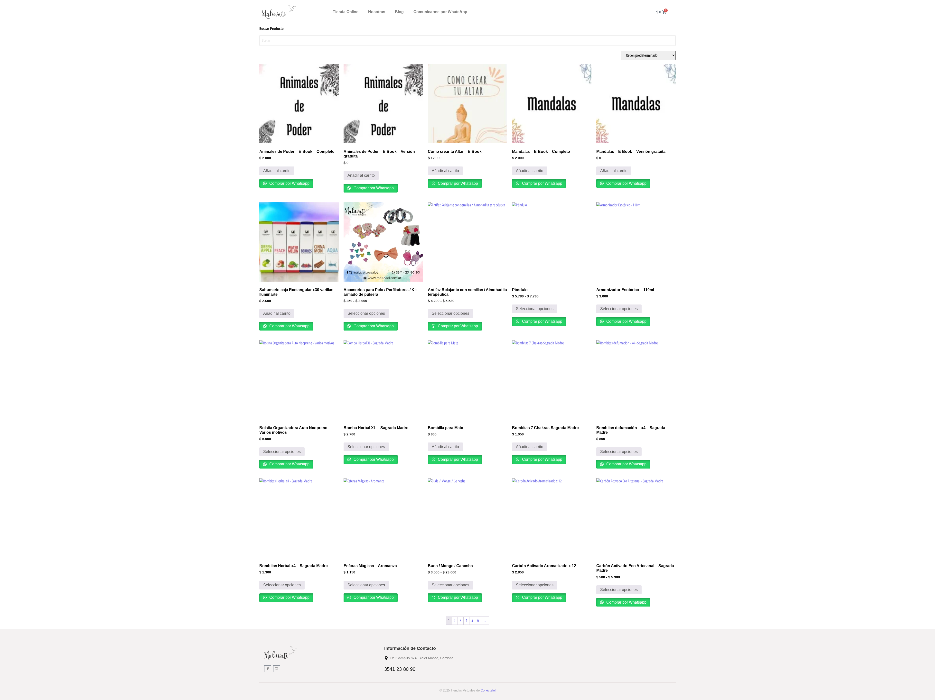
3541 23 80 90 (399, 669)
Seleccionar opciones (366, 313)
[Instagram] (276, 668)
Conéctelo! (488, 690)
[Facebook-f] (267, 668)
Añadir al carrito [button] (276, 171)
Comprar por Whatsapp (288, 183)
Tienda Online (345, 12)
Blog (399, 12)
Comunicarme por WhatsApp (440, 12)
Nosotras (376, 12)
